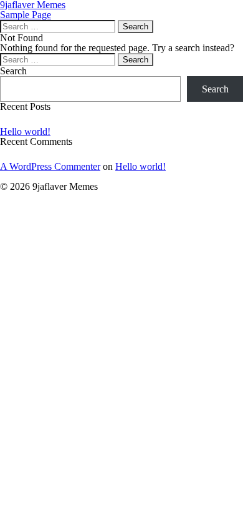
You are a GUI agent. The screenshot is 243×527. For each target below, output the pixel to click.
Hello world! (25, 131)
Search (13, 71)
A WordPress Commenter (50, 166)
